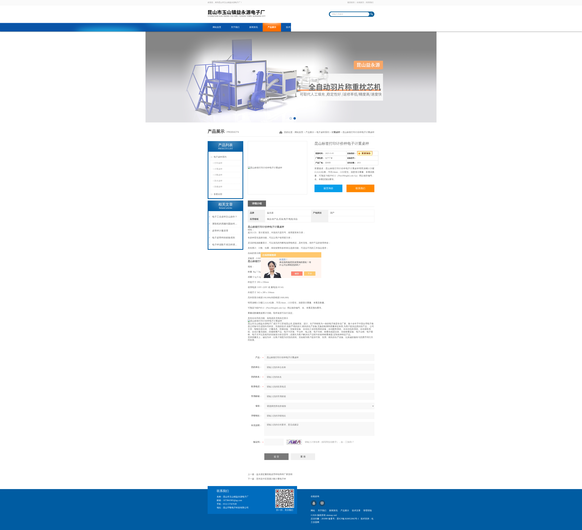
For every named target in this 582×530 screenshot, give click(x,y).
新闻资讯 (253, 27)
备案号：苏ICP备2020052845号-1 (343, 519)
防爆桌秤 (218, 187)
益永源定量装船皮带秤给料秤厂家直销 (274, 474)
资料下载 (308, 27)
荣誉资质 (327, 27)
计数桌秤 (218, 175)
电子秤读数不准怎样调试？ (224, 244)
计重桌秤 (218, 169)
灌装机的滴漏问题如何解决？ (224, 223)
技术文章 (290, 27)
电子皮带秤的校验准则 (223, 237)
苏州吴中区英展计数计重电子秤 (271, 479)
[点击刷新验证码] (294, 442)
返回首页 (351, 2)
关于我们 (235, 27)
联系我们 (369, 2)
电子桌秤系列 (322, 132)
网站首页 (217, 27)
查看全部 (218, 194)
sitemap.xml (331, 515)
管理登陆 (367, 510)
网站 (313, 510)
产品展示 (272, 27)
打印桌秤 (218, 163)
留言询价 (328, 188)
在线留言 (360, 2)
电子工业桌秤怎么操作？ (224, 217)
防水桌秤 (218, 181)
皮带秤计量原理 (220, 230)
